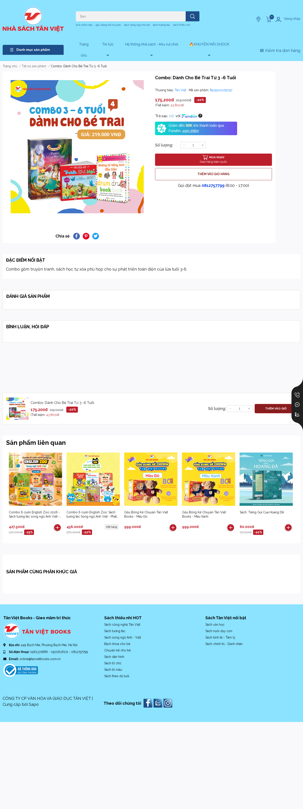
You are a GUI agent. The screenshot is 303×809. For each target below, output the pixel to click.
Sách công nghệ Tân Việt (122, 624)
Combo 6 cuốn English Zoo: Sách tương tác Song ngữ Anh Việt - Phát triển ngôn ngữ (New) (92, 516)
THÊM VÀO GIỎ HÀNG (213, 174)
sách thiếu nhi (181, 24)
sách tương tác (161, 24)
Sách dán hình (114, 657)
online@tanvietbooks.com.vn (40, 659)
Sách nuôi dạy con (218, 631)
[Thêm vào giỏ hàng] (57, 527)
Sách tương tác (114, 631)
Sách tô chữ (112, 663)
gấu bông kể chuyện (108, 24)
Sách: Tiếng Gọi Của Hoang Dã (262, 512)
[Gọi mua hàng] (297, 395)
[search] (192, 16)
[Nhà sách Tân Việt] (33, 19)
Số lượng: (164, 145)
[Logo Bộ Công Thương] (20, 670)
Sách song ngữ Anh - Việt (122, 637)
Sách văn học (214, 624)
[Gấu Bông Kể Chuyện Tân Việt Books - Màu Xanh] (209, 479)
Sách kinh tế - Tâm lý (220, 637)
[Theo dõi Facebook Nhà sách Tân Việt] (148, 702)
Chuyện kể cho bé (117, 650)
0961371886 (39, 652)
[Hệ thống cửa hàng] (259, 19)
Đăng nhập (292, 18)
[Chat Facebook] (297, 405)
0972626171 (60, 652)
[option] (77, 147)
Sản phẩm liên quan (36, 442)
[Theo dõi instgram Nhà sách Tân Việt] (168, 702)
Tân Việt (181, 90)
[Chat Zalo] (297, 414)
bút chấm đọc (84, 24)
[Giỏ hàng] (268, 19)
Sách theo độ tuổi (116, 676)
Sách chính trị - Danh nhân (224, 644)
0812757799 (213, 185)
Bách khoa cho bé (117, 644)
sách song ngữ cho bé (137, 24)
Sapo (34, 704)
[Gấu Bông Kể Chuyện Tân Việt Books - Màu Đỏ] (151, 479)
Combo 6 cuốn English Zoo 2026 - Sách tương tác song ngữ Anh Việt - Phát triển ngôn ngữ (34, 516)
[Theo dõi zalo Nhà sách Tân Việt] (158, 702)
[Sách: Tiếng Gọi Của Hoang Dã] (266, 479)
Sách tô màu (113, 669)
